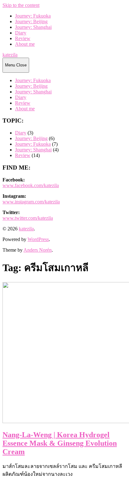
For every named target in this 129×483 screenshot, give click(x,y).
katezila (10, 54)
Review (22, 38)
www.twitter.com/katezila (28, 218)
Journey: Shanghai (33, 27)
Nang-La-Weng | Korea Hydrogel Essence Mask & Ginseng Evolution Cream (60, 443)
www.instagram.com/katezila (31, 201)
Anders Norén (37, 250)
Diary (20, 32)
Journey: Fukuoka (33, 15)
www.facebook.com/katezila (31, 185)
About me (25, 44)
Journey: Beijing (31, 21)
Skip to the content (21, 5)
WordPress (38, 239)
